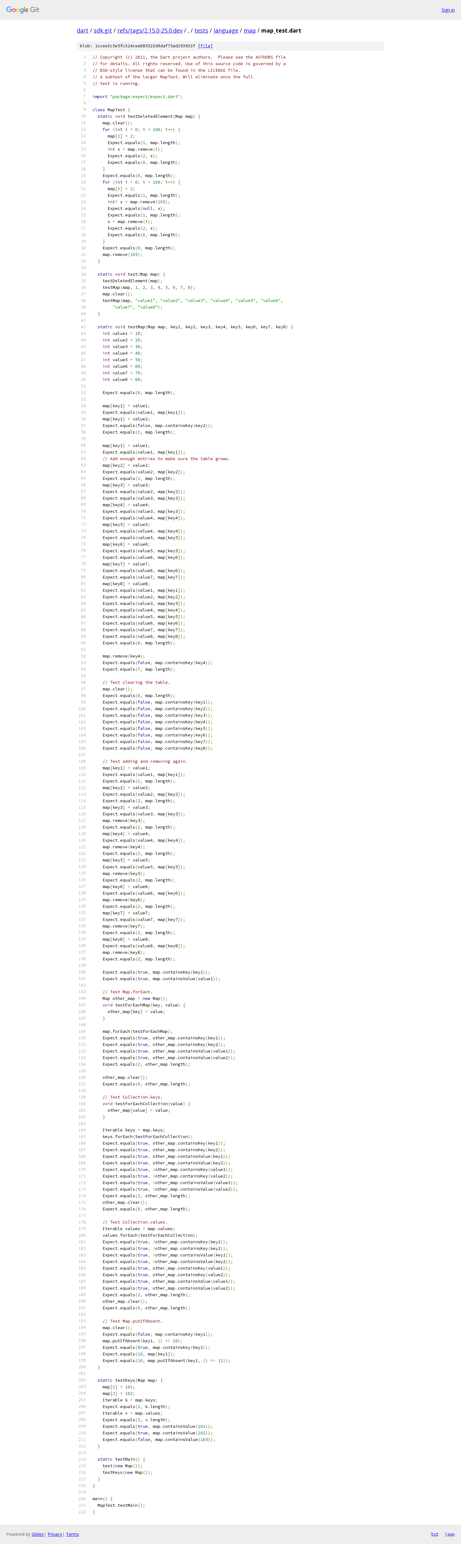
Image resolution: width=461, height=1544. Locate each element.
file (205, 46)
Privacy (55, 1534)
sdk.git (103, 30)
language (226, 30)
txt (434, 1534)
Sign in (448, 10)
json (450, 1534)
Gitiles (38, 1534)
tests (201, 30)
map (250, 30)
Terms (72, 1534)
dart (82, 30)
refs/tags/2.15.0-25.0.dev (150, 30)
